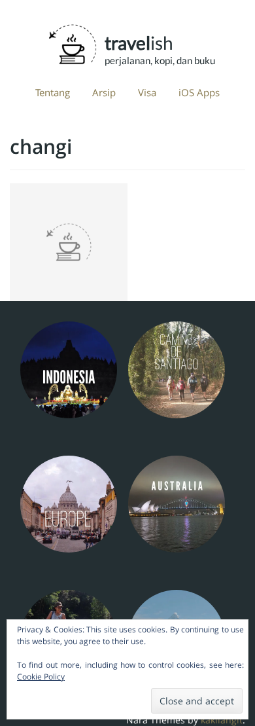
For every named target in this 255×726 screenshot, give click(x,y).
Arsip (104, 92)
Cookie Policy (41, 676)
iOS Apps (199, 92)
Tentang (52, 92)
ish (147, 40)
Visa (147, 92)
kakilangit (222, 720)
